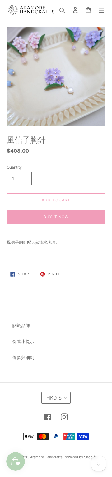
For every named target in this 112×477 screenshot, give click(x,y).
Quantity (14, 167)
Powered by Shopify (80, 457)
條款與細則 (23, 357)
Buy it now (56, 216)
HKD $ (54, 398)
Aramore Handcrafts (46, 457)
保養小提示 (23, 341)
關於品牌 (21, 325)
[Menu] (101, 10)
